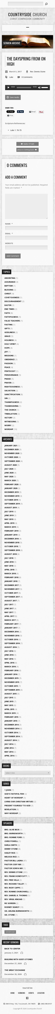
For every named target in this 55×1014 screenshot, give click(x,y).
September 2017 (12, 597)
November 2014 (11, 728)
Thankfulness (11, 402)
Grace (7, 336)
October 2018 (11, 546)
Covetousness (11, 297)
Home (12, 993)
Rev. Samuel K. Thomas (15, 895)
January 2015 (10, 721)
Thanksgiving (11, 406)
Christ (7, 293)
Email (9, 233)
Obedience (9, 359)
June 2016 (8, 655)
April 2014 (9, 755)
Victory (8, 417)
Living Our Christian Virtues (18, 801)
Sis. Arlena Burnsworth (16, 911)
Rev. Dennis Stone (37, 71)
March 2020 (10, 480)
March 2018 (10, 573)
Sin (6, 398)
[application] (27, 87)
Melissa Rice (10, 856)
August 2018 (10, 554)
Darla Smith (10, 845)
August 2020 (10, 465)
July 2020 (8, 469)
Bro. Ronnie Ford (13, 837)
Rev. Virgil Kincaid (13, 899)
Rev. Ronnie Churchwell (16, 891)
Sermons (21, 993)
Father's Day (10, 932)
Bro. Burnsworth (13, 833)
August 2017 (10, 600)
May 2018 (8, 566)
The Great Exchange (14, 970)
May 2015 (8, 705)
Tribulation (10, 414)
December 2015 (11, 678)
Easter (7, 305)
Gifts (7, 328)
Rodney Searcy (11, 907)
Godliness (9, 332)
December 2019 (11, 492)
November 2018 (11, 542)
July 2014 (8, 744)
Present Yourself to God (17, 805)
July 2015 (8, 697)
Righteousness (12, 386)
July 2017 (8, 604)
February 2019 (11, 531)
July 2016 (8, 651)
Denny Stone (11, 849)
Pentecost (9, 371)
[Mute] (39, 87)
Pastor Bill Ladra (13, 860)
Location (40, 993)
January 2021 (10, 445)
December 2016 (11, 631)
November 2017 (11, 589)
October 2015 (11, 686)
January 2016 (10, 674)
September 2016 (12, 643)
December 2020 (11, 449)
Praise (7, 379)
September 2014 (12, 736)
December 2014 (11, 724)
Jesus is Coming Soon (26, 149)
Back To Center (12, 948)
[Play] (8, 87)
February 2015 (11, 717)
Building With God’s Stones (18, 959)
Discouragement (12, 301)
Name (9, 224)
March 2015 (10, 713)
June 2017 (8, 608)
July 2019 (8, 511)
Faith (7, 313)
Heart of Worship (13, 797)
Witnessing (10, 421)
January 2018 (10, 581)
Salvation (9, 390)
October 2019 (11, 500)
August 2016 (10, 647)
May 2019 (8, 519)
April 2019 (9, 523)
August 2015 (10, 693)
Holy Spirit (10, 344)
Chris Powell (11, 841)
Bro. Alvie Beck (11, 829)
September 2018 (12, 550)
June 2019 (8, 515)
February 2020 (11, 484)
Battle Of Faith (28, 144)
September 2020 (12, 461)
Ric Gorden (9, 903)
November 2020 (11, 453)
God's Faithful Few (14, 794)
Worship (8, 429)
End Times (9, 309)
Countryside (27, 14)
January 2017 (10, 628)
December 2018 (11, 538)
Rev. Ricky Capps (12, 887)
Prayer (7, 382)
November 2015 (11, 682)
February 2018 (11, 577)
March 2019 (10, 527)
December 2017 (11, 585)
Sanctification (12, 394)
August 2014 (10, 740)
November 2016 (11, 635)
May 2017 (8, 612)
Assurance (9, 282)
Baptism (8, 286)
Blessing (8, 290)
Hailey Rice (9, 853)
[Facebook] (27, 998)
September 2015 (12, 690)
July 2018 (8, 558)
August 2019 (10, 507)
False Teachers (12, 320)
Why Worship (11, 813)
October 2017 (11, 593)
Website (9, 243)
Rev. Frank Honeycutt (15, 876)
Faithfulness (11, 317)
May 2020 (8, 476)
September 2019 (12, 503)
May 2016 (8, 659)
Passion (8, 363)
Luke (11, 77)
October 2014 (11, 732)
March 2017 (10, 620)
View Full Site (27, 988)
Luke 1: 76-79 (15, 130)
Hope (7, 348)
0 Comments (27, 77)
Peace (7, 367)
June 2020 (8, 472)
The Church (10, 410)
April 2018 (9, 569)
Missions (9, 355)
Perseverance (11, 375)
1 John (7, 790)
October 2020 (11, 457)
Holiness (9, 340)
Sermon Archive (11, 43)
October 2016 (11, 639)
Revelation (10, 809)
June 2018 (8, 562)
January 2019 (10, 535)
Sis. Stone (9, 915)
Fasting (8, 324)
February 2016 (11, 670)
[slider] (45, 87)
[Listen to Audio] (22, 953)
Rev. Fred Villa (11, 880)
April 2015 (9, 709)
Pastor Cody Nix (12, 864)
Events (31, 993)
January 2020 (10, 488)
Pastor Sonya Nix (13, 868)
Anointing (9, 278)
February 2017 (11, 624)
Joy (6, 351)
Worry (7, 425)
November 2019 (11, 496)
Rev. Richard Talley (14, 884)
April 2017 (9, 616)
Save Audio (14, 97)
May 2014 (8, 752)
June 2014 (8, 748)
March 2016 (10, 666)
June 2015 (8, 701)
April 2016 (9, 662)
